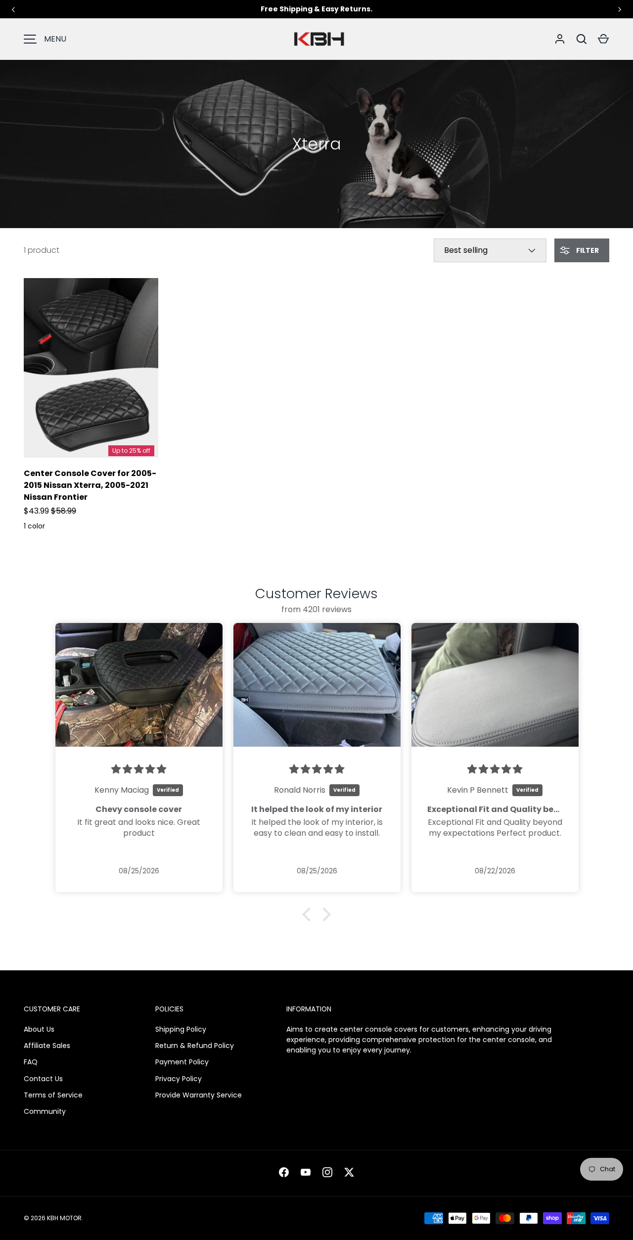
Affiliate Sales (47, 1045)
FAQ (31, 1062)
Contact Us (43, 1079)
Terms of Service (53, 1095)
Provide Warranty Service (198, 1095)
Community (45, 1111)
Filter (587, 250)
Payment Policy (182, 1062)
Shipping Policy (180, 1029)
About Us (39, 1029)
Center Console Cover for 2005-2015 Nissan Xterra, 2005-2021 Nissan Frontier (90, 485)
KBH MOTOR (64, 1218)
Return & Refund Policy (194, 1045)
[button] (603, 39)
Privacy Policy (178, 1079)
